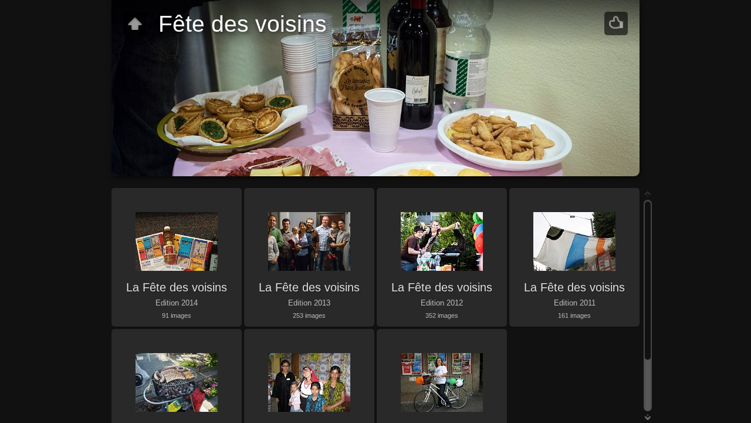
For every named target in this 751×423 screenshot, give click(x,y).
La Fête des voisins (176, 287)
